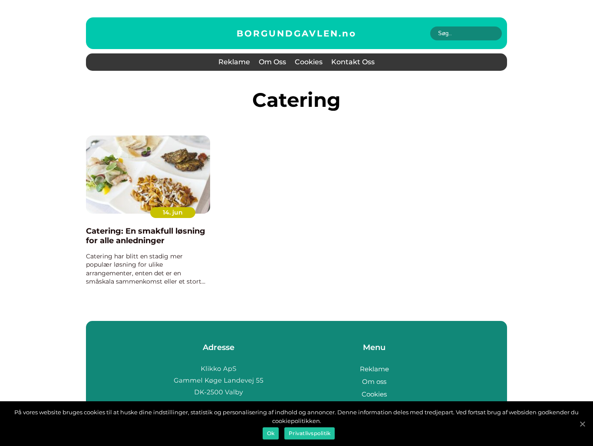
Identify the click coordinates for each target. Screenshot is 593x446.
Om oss (272, 62)
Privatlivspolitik (309, 433)
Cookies (309, 62)
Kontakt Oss (353, 62)
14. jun (173, 212)
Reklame (234, 62)
